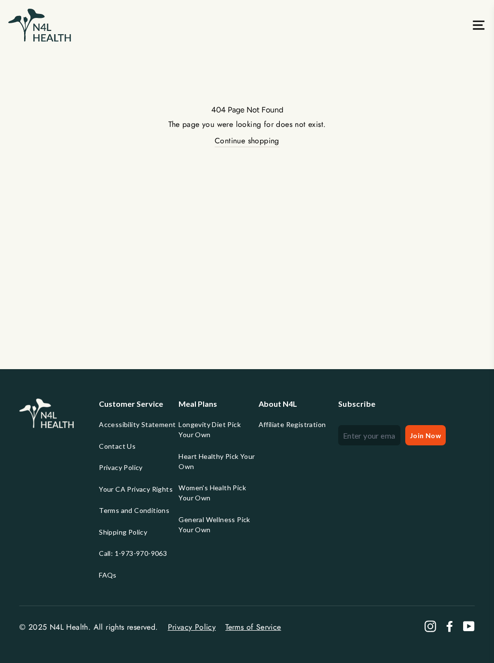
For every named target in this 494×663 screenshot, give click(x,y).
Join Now (425, 435)
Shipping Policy (123, 532)
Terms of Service (253, 627)
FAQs (108, 575)
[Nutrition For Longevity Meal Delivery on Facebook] (449, 626)
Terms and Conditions (134, 510)
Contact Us (117, 446)
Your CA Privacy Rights (136, 489)
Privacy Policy (121, 467)
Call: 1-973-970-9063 (133, 553)
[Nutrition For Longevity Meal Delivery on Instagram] (430, 626)
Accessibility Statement (137, 424)
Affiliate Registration (292, 424)
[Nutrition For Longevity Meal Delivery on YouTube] (469, 626)
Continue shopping (247, 140)
